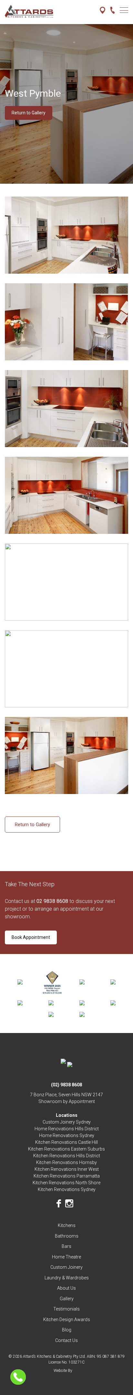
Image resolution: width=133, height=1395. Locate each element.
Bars (66, 1246)
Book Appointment (31, 937)
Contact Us (66, 1340)
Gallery (67, 1298)
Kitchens (67, 1225)
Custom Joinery (66, 1267)
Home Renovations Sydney (66, 1135)
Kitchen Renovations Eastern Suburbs (66, 1149)
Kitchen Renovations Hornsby (66, 1162)
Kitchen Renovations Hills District (66, 1155)
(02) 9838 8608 (66, 1084)
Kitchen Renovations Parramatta (67, 1176)
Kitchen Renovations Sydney (67, 1189)
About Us (66, 1288)
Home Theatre (66, 1256)
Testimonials (66, 1308)
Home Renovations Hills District (67, 1128)
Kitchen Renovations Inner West (67, 1169)
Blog (66, 1329)
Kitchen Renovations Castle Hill (66, 1142)
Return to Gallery (29, 112)
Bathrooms (66, 1236)
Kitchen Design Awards (66, 1319)
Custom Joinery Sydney (67, 1122)
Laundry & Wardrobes (67, 1277)
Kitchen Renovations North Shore (66, 1182)
